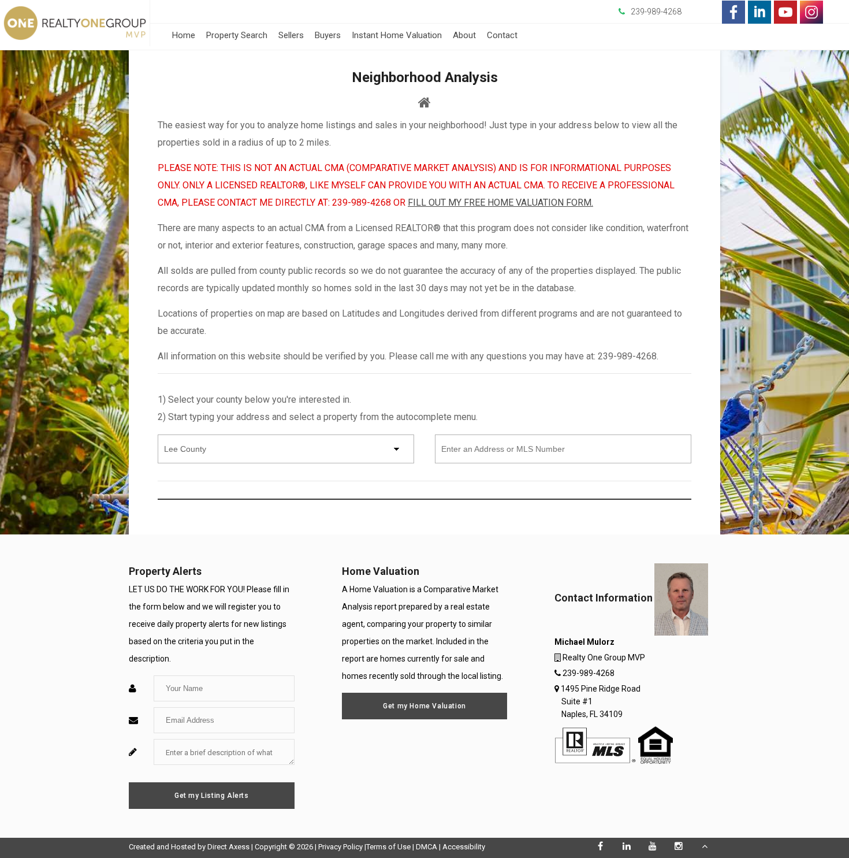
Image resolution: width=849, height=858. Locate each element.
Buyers (328, 35)
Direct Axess (228, 846)
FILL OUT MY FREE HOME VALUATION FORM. (500, 202)
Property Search (236, 35)
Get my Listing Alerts (211, 796)
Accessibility (463, 846)
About (464, 35)
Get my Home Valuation (424, 706)
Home (183, 35)
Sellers (291, 35)
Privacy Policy (340, 846)
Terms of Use (388, 846)
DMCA (426, 846)
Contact (502, 35)
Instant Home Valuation (397, 35)
